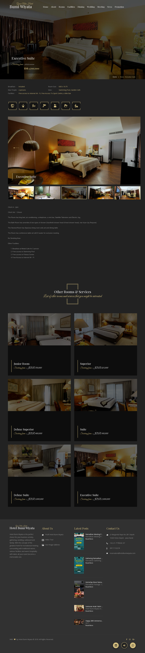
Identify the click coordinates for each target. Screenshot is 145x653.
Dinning (81, 7)
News (109, 7)
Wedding (91, 7)
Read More (89, 539)
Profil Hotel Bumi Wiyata (54, 534)
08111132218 (115, 548)
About (53, 7)
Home (45, 7)
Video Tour (49, 540)
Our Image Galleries (52, 545)
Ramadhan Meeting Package (94, 534)
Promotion (119, 7)
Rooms (62, 7)
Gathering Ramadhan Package (94, 558)
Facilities (71, 7)
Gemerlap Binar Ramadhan (94, 582)
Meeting (101, 7)
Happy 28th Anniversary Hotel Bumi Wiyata (94, 621)
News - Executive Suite (127, 77)
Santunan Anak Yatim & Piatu (94, 606)
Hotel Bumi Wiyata (25, 639)
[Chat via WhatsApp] (133, 645)
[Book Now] (116, 645)
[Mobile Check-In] (124, 645)
